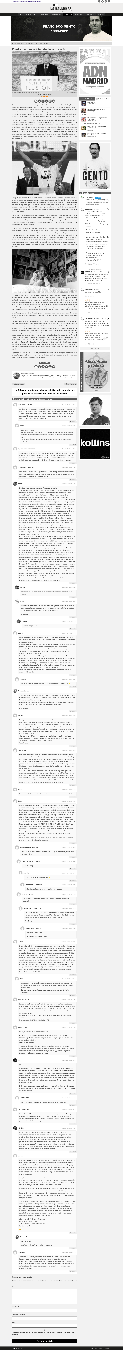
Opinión (22, 43)
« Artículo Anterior (19, 384)
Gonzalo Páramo (91, 106)
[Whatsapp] (50, 101)
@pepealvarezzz (102, 274)
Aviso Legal (94, 1348)
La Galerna (84, 114)
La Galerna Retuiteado (96, 269)
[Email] (53, 101)
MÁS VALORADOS (104, 99)
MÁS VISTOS (88, 99)
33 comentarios (73, 92)
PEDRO (20, 941)
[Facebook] (36, 101)
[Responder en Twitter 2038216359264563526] (86, 313)
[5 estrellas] (47, 96)
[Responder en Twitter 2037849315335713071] (86, 344)
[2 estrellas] (43, 96)
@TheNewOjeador (91, 274)
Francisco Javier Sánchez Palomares (90, 123)
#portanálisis (89, 296)
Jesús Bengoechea (25, 92)
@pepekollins (94, 271)
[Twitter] (39, 101)
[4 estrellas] (46, 96)
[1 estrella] (42, 96)
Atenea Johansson (86, 138)
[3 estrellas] (44, 96)
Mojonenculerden (27, 894)
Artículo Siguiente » (70, 384)
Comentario (16, 1287)
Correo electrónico (19, 1314)
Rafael (20, 789)
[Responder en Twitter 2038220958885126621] (86, 264)
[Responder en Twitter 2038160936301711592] (86, 283)
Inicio (15, 43)
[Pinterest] (46, 101)
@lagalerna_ (97, 209)
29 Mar (104, 209)
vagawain (23, 679)
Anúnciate (107, 1348)
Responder (73, 421)
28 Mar (104, 318)
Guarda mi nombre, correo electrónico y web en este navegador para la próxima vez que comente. (43, 1334)
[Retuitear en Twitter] (89, 269)
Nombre (15, 1307)
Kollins (87, 272)
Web (13, 1322)
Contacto (101, 1348)
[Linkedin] (43, 101)
